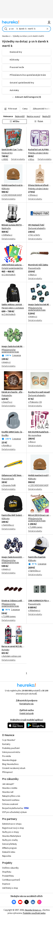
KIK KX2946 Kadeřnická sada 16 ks (39, 432)
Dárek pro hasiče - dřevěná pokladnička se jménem (13, 392)
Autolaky (5, 649)
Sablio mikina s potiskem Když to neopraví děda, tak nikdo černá (13, 304)
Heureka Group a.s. (33, 910)
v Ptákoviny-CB (35, 402)
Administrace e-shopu (11, 823)
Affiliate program (9, 848)
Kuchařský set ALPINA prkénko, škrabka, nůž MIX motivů (39, 149)
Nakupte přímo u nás (11, 796)
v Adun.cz (32, 274)
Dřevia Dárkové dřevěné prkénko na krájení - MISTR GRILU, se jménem (39, 185)
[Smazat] (47, 29)
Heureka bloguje (9, 760)
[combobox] (26, 29)
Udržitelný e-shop (10, 888)
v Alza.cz (32, 441)
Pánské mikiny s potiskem (13, 308)
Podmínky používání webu (34, 913)
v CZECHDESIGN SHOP (12, 195)
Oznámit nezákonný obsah (13, 768)
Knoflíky (5, 435)
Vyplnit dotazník (27, 713)
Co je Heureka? (8, 740)
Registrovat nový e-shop (13, 828)
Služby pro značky (10, 840)
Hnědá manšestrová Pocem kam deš (39, 475)
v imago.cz (32, 316)
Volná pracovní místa (11, 752)
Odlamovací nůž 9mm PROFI (13, 475)
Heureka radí (7, 792)
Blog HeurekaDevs (10, 764)
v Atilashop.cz (34, 610)
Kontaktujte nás (26, 703)
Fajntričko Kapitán (37, 557)
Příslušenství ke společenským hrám (37, 309)
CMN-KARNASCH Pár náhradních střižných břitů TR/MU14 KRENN (39, 600)
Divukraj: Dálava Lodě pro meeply (13, 600)
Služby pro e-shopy (10, 832)
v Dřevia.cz (33, 195)
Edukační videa (8, 852)
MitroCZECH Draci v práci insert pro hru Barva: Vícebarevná (39, 515)
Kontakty (6, 744)
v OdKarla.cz (7, 235)
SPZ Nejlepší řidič (36, 225)
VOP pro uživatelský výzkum (14, 812)
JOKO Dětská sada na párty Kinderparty (13, 265)
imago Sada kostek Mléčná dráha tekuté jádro (39, 304)
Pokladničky (7, 395)
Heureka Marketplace (11, 836)
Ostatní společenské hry (12, 268)
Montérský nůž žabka (38, 265)
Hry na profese (34, 435)
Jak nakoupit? (8, 784)
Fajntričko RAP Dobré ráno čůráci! (13, 515)
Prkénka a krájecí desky (38, 153)
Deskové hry (7, 153)
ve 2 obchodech (8, 274)
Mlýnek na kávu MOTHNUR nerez (13, 225)
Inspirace (6, 883)
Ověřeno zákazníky (10, 867)
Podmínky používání (11, 748)
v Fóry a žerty (34, 235)
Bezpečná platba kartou (12, 808)
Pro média (6, 756)
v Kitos (31, 159)
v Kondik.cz (6, 445)
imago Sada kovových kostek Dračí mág (13, 557)
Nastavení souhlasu (10, 800)
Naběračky (6, 228)
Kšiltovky (6, 188)
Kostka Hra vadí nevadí (39, 392)
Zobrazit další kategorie (26, 97)
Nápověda (6, 856)
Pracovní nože (34, 268)
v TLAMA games (35, 527)
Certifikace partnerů (11, 879)
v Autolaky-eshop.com (11, 656)
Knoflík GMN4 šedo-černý (13, 432)
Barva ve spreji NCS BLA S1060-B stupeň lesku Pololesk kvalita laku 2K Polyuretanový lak (13, 646)
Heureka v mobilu (9, 788)
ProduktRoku (8, 875)
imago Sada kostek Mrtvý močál (13, 346)
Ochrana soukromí (10, 804)
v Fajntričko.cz (8, 525)
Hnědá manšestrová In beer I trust (13, 185)
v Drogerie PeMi (9, 485)
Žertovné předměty (37, 228)
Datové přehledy (9, 844)
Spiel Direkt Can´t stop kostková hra (13, 149)
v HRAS (5, 159)
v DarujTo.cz (7, 402)
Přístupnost (7, 772)
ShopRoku (6, 871)
